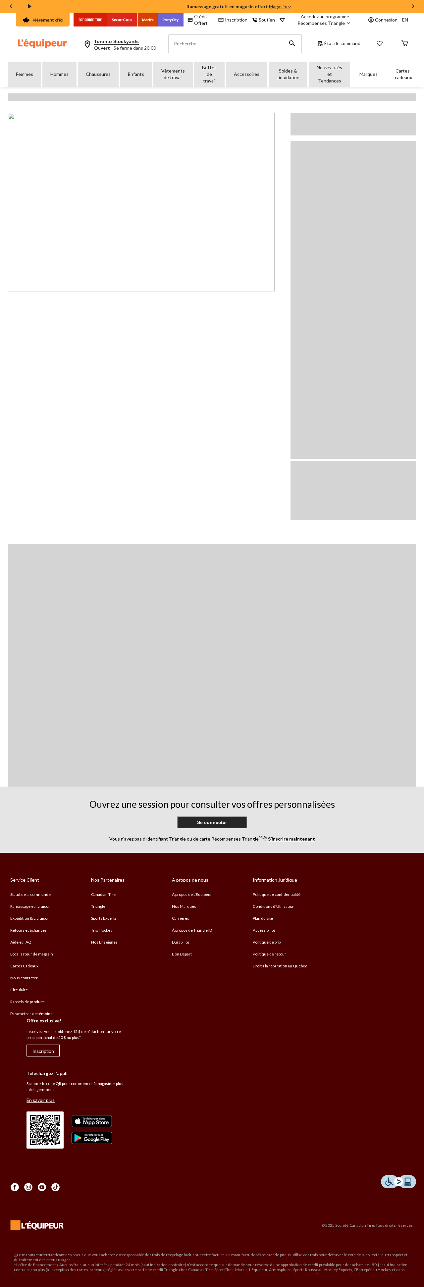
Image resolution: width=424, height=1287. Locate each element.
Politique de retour (269, 954)
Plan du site (263, 918)
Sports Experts (104, 918)
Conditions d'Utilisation (273, 906)
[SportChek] (122, 19)
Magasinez (280, 6)
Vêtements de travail (173, 74)
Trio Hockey (101, 930)
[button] (292, 44)
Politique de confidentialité (276, 894)
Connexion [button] (386, 20)
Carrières (180, 918)
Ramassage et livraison (30, 906)
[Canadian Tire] (90, 19)
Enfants (136, 74)
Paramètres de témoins (31, 1013)
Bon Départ (182, 954)
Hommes (59, 74)
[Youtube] (42, 1187)
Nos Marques (184, 906)
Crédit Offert (201, 20)
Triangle (98, 906)
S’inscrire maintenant (291, 839)
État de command (342, 43)
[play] (29, 7)
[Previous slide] (11, 7)
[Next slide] (412, 7)
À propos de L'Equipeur (192, 894)
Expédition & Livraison (30, 918)
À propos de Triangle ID (192, 930)
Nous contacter (24, 977)
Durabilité (180, 942)
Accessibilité (264, 930)
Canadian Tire (103, 894)
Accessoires (246, 74)
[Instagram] (28, 1187)
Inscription (43, 1051)
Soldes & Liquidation (288, 74)
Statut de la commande (30, 894)
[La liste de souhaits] (379, 44)
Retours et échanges (28, 930)
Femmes (24, 74)
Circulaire (19, 989)
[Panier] (404, 44)
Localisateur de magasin (31, 954)
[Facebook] (15, 1187)
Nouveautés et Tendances (329, 74)
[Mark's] (148, 19)
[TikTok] (55, 1187)
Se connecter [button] (212, 822)
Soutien (267, 20)
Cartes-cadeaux (403, 74)
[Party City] (171, 19)
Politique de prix (267, 942)
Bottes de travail (209, 74)
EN (405, 20)
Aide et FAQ (20, 942)
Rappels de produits (27, 1001)
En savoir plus (40, 1100)
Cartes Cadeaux (24, 965)
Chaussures (98, 74)
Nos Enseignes (104, 942)
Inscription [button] (236, 20)
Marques (368, 74)
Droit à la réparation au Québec (280, 965)
